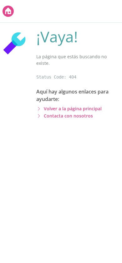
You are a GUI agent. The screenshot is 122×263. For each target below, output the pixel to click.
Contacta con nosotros (68, 116)
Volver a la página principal (73, 109)
